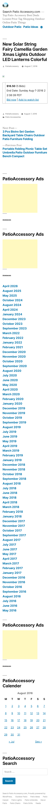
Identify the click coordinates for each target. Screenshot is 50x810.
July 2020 (10, 375)
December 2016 (14, 577)
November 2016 (14, 582)
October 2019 (12, 417)
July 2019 (9, 431)
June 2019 (10, 436)
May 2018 (9, 497)
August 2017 (12, 540)
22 (5, 727)
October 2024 (13, 300)
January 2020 (12, 403)
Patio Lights (17, 800)
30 (12, 734)
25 (25, 727)
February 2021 (13, 347)
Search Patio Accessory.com (21, 11)
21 (44, 720)
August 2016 (12, 596)
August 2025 (12, 291)
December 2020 (14, 352)
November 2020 (14, 356)
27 (37, 727)
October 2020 (13, 361)
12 (31, 713)
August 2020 (12, 370)
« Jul (11, 741)
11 (25, 713)
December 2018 (14, 464)
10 (18, 713)
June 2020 (10, 380)
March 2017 (11, 563)
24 (18, 727)
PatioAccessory (12, 66)
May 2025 (10, 295)
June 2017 (10, 549)
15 (5, 720)
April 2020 (10, 389)
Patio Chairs (15, 803)
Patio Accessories (13, 117)
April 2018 (10, 502)
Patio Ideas (30, 27)
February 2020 (13, 399)
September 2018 (14, 478)
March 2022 (11, 333)
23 (12, 727)
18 (25, 720)
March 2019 (11, 450)
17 (18, 720)
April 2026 (10, 286)
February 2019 (13, 455)
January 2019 (12, 460)
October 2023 (12, 323)
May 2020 (10, 385)
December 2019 (14, 408)
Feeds (38, 803)
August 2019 (12, 427)
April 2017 (10, 558)
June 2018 (10, 493)
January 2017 (12, 572)
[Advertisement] (20, 198)
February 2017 (13, 568)
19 (31, 720)
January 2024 (12, 314)
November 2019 (14, 413)
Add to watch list (28, 99)
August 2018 (12, 483)
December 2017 (14, 521)
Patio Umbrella (31, 800)
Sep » (38, 741)
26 (31, 727)
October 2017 (12, 530)
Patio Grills (28, 803)
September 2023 (15, 328)
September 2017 (14, 535)
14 (44, 713)
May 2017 (9, 554)
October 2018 (12, 474)
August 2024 (12, 305)
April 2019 (10, 446)
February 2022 (13, 338)
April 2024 (10, 309)
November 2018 (14, 469)
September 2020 (15, 366)
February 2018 (13, 511)
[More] (41, 27)
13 (37, 713)
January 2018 (12, 516)
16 (12, 720)
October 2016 (12, 587)
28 (44, 727)
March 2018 (11, 507)
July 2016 (9, 601)
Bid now (11, 99)
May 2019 (9, 441)
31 (18, 734)
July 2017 (9, 544)
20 (37, 720)
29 (5, 734)
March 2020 (11, 394)
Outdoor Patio (12, 27)
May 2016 (9, 610)
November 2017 (14, 525)
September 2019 (14, 422)
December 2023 (14, 319)
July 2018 (9, 488)
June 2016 (10, 605)
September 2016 (14, 591)
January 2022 (12, 342)
